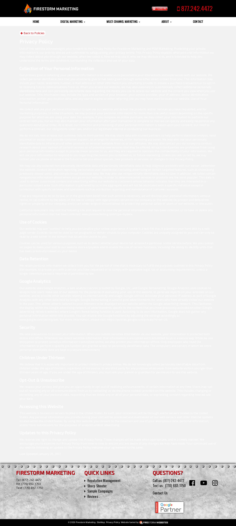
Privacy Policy (113, 522)
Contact (198, 22)
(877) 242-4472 (31, 480)
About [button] (166, 22)
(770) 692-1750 (31, 484)
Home (36, 22)
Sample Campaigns (100, 491)
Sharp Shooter (97, 485)
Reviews (92, 496)
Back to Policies (33, 33)
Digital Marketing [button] (71, 22)
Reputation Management (104, 480)
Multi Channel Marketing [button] (122, 22)
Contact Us (160, 492)
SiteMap (101, 522)
